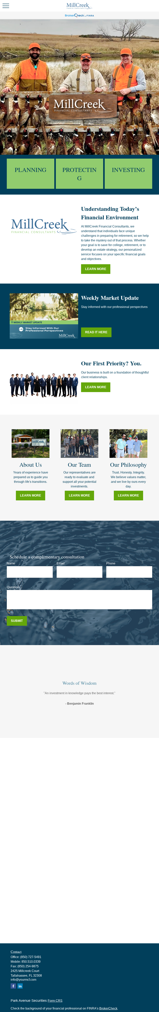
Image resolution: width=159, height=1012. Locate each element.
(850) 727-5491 (30, 957)
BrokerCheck (108, 1008)
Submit (17, 620)
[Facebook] (13, 986)
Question (13, 587)
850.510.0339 (31, 961)
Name (11, 563)
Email (61, 563)
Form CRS (55, 1000)
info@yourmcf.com (23, 979)
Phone (110, 563)
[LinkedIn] (20, 986)
